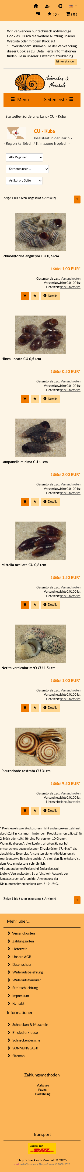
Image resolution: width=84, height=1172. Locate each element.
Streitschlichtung (24, 988)
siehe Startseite (70, 287)
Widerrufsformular (25, 980)
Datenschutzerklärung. (57, 56)
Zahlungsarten (22, 941)
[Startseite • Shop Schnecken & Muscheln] (42, 82)
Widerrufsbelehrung (26, 972)
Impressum (19, 996)
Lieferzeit (18, 949)
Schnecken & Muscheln (29, 1025)
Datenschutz (20, 964)
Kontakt (17, 1003)
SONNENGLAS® (24, 1048)
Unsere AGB (20, 957)
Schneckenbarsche (25, 1040)
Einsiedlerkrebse (24, 1033)
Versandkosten (70, 278)
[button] (72, 6)
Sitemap (17, 1056)
